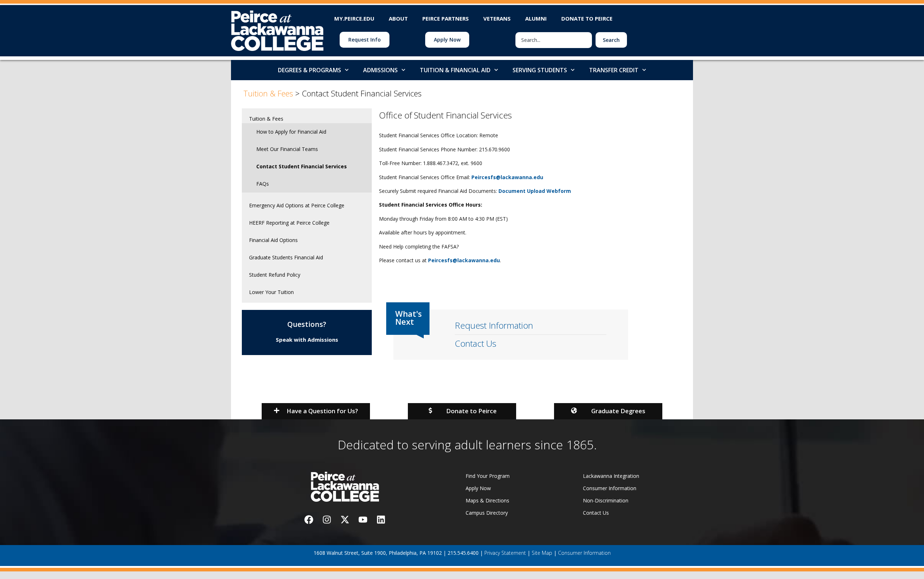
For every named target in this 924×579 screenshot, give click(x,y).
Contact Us (475, 343)
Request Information (494, 325)
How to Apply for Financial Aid (291, 131)
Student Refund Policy (274, 274)
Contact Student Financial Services (301, 166)
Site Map (542, 552)
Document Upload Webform (534, 190)
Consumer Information (584, 552)
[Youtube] (363, 520)
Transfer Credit (613, 70)
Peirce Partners (445, 18)
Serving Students (540, 70)
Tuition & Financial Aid (455, 70)
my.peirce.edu (354, 18)
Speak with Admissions (307, 339)
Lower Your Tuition (271, 292)
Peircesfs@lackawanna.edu (507, 177)
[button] (316, 411)
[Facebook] (309, 520)
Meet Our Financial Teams (287, 149)
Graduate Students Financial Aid (286, 257)
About (398, 18)
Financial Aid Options (273, 240)
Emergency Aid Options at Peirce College (296, 205)
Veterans (497, 18)
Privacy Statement (505, 552)
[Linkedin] (381, 520)
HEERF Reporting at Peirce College (289, 222)
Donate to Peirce (587, 18)
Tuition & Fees (266, 118)
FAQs (262, 183)
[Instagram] (327, 520)
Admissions (380, 70)
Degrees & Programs (309, 70)
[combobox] (553, 40)
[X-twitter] (345, 520)
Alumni (536, 18)
